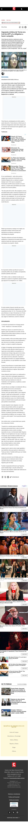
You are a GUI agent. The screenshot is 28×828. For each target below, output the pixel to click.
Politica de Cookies (14, 800)
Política (4, 27)
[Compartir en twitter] (23, 27)
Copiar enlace (15, 477)
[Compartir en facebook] (20, 27)
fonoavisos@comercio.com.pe (16, 778)
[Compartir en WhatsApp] (25, 27)
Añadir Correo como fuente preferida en (10, 22)
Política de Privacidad (14, 797)
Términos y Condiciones (14, 794)
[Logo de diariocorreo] (14, 9)
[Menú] (2, 9)
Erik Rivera (4, 77)
